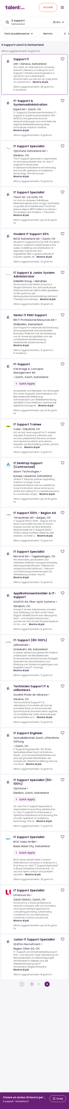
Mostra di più (40, 82)
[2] (47, 984)
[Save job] (62, 59)
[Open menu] (62, 7)
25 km (57, 22)
